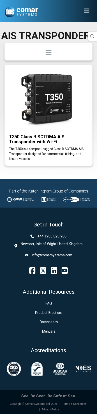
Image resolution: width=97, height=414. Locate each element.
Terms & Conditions (74, 403)
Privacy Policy (50, 409)
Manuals (48, 331)
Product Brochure (48, 313)
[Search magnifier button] (92, 36)
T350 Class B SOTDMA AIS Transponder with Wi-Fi (37, 139)
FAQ (48, 303)
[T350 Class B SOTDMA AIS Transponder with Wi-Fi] (48, 98)
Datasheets (48, 322)
